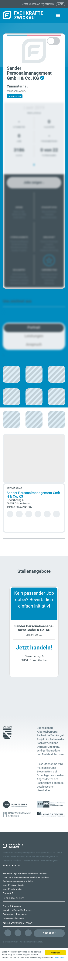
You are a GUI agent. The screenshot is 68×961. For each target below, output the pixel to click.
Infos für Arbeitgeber (12, 889)
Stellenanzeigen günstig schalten (18, 881)
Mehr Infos (59, 957)
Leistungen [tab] (34, 336)
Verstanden (55, 952)
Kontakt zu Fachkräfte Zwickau (17, 910)
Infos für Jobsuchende (13, 885)
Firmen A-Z (8, 893)
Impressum (21, 914)
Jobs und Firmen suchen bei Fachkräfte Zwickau (26, 877)
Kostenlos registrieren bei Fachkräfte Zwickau (24, 873)
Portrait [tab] (33, 327)
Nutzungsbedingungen (13, 918)
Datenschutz (9, 914)
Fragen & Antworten (12, 906)
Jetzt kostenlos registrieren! (38, 3)
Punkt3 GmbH (11, 942)
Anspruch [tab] (34, 344)
